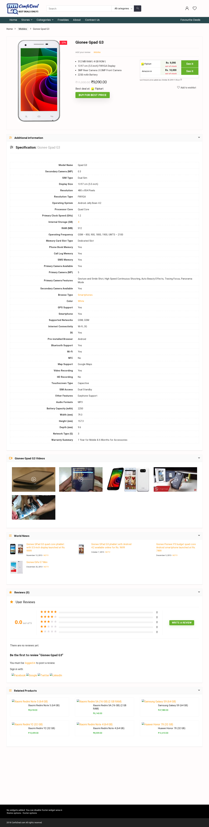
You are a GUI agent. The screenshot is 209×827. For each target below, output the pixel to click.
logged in (30, 663)
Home (13, 20)
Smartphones (85, 295)
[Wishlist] (195, 8)
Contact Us (92, 20)
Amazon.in (146, 71)
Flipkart (147, 64)
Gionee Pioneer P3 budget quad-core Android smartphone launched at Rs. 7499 (176, 547)
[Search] (137, 8)
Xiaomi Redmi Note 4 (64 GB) (108, 728)
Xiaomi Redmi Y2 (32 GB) (41, 728)
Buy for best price (92, 95)
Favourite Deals (190, 20)
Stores (25, 20)
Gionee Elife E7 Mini (36, 562)
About (77, 20)
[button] (19, 675)
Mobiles (23, 29)
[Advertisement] (104, 780)
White (81, 301)
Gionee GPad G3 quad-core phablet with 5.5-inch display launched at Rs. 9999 (45, 547)
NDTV (46, 555)
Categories (44, 20)
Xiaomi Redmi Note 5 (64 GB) (44, 705)
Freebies (63, 20)
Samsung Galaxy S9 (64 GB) (173, 705)
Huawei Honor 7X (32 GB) (171, 728)
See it (189, 63)
